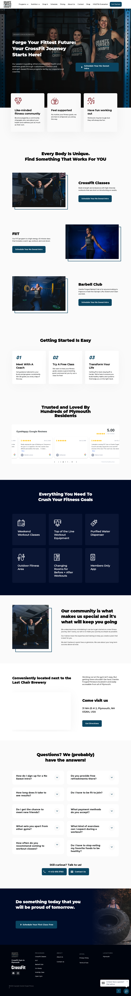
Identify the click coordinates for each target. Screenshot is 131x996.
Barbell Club (39, 964)
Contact (81, 4)
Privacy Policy (84, 958)
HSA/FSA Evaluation (100, 4)
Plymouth (106, 956)
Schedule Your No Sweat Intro (96, 67)
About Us (71, 4)
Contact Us (60, 962)
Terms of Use (83, 963)
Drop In (45, 4)
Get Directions (92, 723)
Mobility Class (39, 972)
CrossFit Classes (40, 956)
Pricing (62, 4)
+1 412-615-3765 (55, 871)
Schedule (54, 4)
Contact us (80, 871)
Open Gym (38, 976)
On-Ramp (38, 968)
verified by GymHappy (19, 992)
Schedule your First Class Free (38, 924)
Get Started (115, 4)
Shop (88, 4)
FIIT (36, 960)
